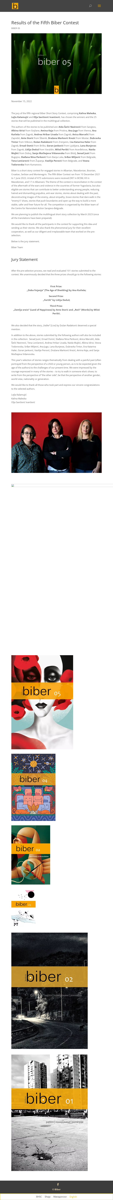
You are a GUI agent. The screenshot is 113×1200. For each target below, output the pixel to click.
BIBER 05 (15, 28)
